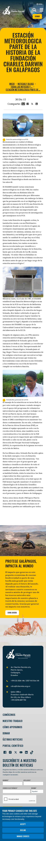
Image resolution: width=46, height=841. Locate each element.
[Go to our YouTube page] (20, 751)
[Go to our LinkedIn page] (25, 751)
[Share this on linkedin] (36, 103)
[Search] (34, 10)
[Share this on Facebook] (27, 103)
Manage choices (23, 836)
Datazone (7, 506)
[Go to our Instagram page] (9, 751)
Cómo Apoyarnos (12, 727)
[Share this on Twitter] (32, 103)
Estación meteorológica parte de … (23, 89)
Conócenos (9, 714)
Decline (23, 830)
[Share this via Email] (23, 103)
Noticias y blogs (26, 83)
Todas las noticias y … (21, 86)
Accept (23, 824)
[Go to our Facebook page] (4, 751)
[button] (41, 10)
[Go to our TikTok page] (30, 751)
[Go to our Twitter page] (14, 751)
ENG (40, 4)
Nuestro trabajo (12, 721)
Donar (37, 16)
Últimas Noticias (13, 739)
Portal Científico (13, 745)
